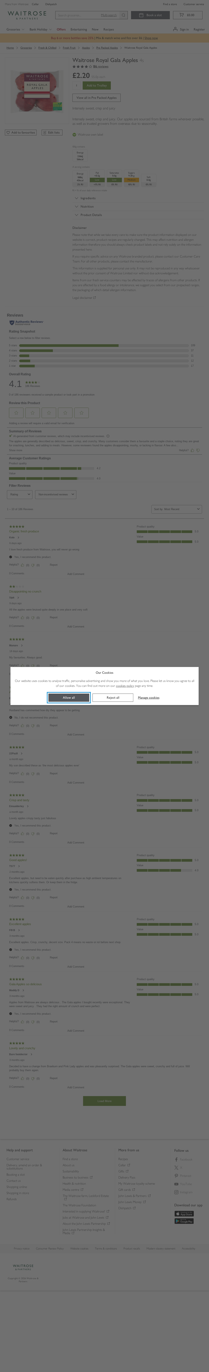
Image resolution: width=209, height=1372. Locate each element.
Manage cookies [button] (148, 697)
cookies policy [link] (125, 686)
